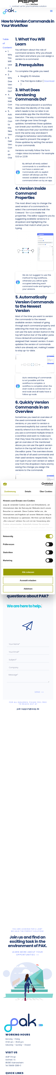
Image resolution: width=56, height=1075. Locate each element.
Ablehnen (28, 588)
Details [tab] (28, 491)
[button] (51, 11)
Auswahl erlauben (28, 580)
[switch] (49, 544)
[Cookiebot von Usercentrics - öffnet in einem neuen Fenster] (41, 484)
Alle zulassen (28, 572)
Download (49, 81)
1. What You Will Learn (11, 58)
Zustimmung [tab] (10, 491)
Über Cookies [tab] (46, 491)
